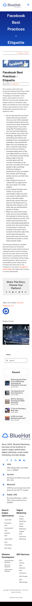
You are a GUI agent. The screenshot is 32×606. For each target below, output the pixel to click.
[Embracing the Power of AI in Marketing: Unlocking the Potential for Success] (7, 382)
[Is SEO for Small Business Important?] (7, 417)
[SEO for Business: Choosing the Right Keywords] (7, 400)
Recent (16, 372)
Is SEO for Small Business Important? (18, 417)
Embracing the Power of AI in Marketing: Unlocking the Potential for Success (18, 382)
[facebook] (7, 460)
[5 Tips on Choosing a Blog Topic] (7, 409)
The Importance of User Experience (17, 392)
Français (11, 597)
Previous (20, 53)
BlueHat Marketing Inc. (13, 304)
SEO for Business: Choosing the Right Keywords (18, 400)
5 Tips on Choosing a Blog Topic (18, 409)
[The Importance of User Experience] (7, 392)
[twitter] (11, 460)
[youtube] (20, 460)
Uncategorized (14, 84)
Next (26, 53)
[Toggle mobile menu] (28, 5)
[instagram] (15, 460)
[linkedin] (24, 460)
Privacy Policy (19, 597)
